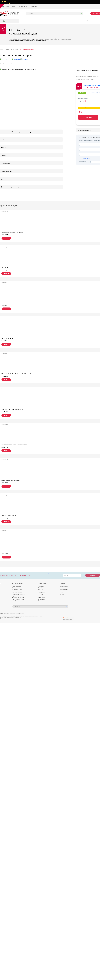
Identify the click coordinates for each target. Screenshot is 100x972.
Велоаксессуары (73, 21)
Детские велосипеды (17, 589)
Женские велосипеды (17, 591)
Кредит (14, 6)
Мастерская (34, 6)
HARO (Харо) (41, 596)
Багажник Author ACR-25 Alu (8, 515)
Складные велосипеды (17, 592)
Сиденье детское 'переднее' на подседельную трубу (14, 444)
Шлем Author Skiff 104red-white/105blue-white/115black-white (16, 373)
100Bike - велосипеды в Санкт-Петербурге (15, 613)
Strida (39, 600)
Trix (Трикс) (40, 591)
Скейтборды (88, 21)
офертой (40, 616)
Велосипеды (29, 21)
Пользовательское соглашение (5, 620)
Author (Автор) (41, 586)
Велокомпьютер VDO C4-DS (8, 551)
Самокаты (59, 21)
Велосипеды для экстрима (18, 597)
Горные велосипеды (16, 586)
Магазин (62, 594)
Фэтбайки (14, 587)
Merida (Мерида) (41, 597)
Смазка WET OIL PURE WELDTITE (10, 303)
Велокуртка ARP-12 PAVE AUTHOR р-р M (12, 409)
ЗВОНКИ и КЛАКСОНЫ (21, 194)
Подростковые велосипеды (18, 599)
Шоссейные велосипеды (17, 600)
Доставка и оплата (4, 6)
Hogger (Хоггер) (41, 592)
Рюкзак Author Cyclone (7, 338)
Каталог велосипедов (17, 583)
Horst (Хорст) (41, 594)
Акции (61, 592)
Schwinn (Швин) (41, 599)
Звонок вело (4, 267)
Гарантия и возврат (23, 6)
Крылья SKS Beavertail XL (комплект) (10, 480)
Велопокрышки (44, 21)
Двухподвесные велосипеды (18, 594)
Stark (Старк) (41, 589)
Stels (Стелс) (41, 587)
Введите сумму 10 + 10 (84, 161)
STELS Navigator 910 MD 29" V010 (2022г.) (12, 232)
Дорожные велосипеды (17, 596)
